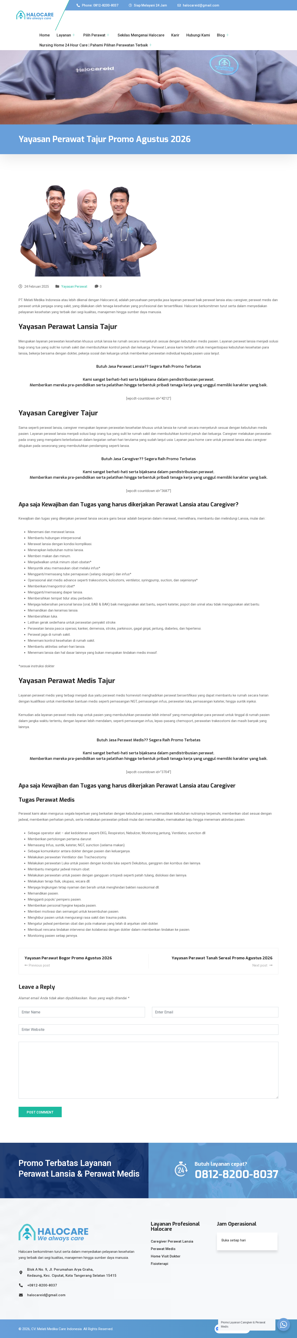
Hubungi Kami (198, 35)
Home (44, 35)
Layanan (64, 35)
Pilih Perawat (94, 35)
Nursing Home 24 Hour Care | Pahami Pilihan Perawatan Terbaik (93, 45)
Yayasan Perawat (74, 286)
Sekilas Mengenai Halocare (141, 35)
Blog (221, 35)
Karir (175, 35)
